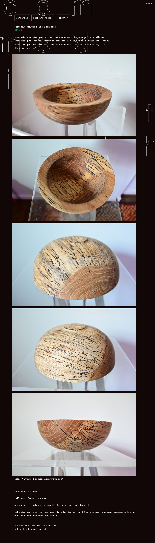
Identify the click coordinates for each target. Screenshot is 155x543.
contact (63, 17)
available (22, 17)
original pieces (43, 17)
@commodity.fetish (54, 505)
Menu (150, 3)
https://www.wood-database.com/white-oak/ (39, 478)
